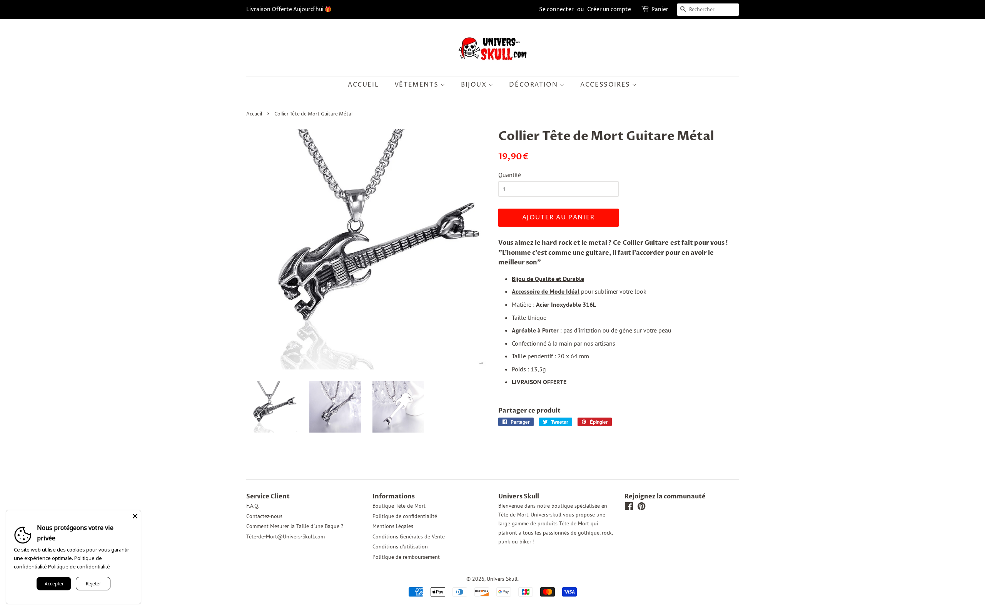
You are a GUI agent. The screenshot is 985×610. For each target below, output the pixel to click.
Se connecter (556, 9)
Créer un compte (609, 9)
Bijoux (475, 84)
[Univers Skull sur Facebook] (628, 507)
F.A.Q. (252, 505)
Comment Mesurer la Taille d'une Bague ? (294, 526)
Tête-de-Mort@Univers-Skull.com (285, 536)
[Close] (135, 516)
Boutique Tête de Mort (399, 505)
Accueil (363, 84)
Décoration (534, 84)
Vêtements (417, 84)
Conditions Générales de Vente (408, 536)
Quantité (509, 175)
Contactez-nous (264, 516)
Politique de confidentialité (404, 516)
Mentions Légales (392, 526)
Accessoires (606, 84)
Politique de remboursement (406, 556)
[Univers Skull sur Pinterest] (641, 507)
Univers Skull (502, 578)
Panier (659, 9)
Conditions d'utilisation (400, 546)
